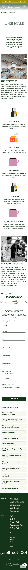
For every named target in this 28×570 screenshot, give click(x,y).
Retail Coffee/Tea (9, 373)
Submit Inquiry (14, 398)
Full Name (5, 331)
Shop (11, 535)
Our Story (12, 541)
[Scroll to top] (24, 565)
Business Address (6, 363)
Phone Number (6, 347)
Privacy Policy (15, 522)
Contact (11, 544)
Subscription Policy (17, 525)
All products (14, 498)
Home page (12, 532)
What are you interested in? (9, 321)
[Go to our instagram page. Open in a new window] (14, 559)
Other (6, 328)
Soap (6, 325)
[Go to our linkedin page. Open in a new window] (18, 559)
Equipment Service (10, 376)
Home (5, 12)
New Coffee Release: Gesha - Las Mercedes (14, 1)
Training (7, 378)
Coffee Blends (15, 504)
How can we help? (6, 371)
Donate (11, 546)
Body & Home (15, 507)
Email (4, 339)
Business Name (6, 355)
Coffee (6, 323)
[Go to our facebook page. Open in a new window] (10, 559)
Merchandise (14, 510)
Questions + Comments (8, 384)
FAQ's (12, 516)
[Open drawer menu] (3, 7)
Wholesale (12, 539)
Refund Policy (15, 528)
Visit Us (12, 519)
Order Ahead (12, 537)
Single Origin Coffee (17, 501)
